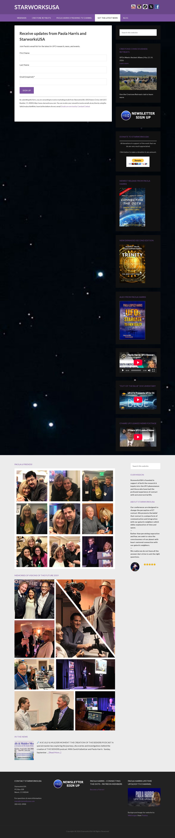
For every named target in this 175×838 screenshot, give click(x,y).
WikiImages (132, 815)
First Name (24, 53)
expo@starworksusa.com (24, 801)
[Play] (123, 370)
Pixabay (145, 815)
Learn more (124, 63)
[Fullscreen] (153, 370)
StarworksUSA (36, 7)
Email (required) (27, 77)
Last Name (24, 65)
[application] (138, 362)
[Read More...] (55, 752)
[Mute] (149, 370)
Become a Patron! (97, 789)
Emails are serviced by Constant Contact (75, 106)
